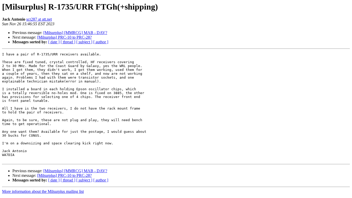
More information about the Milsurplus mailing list (43, 191)
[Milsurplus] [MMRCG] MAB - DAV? (75, 32)
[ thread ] (68, 42)
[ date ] (54, 42)
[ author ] (100, 42)
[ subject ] (84, 42)
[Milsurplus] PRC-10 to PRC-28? (64, 37)
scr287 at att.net (39, 19)
